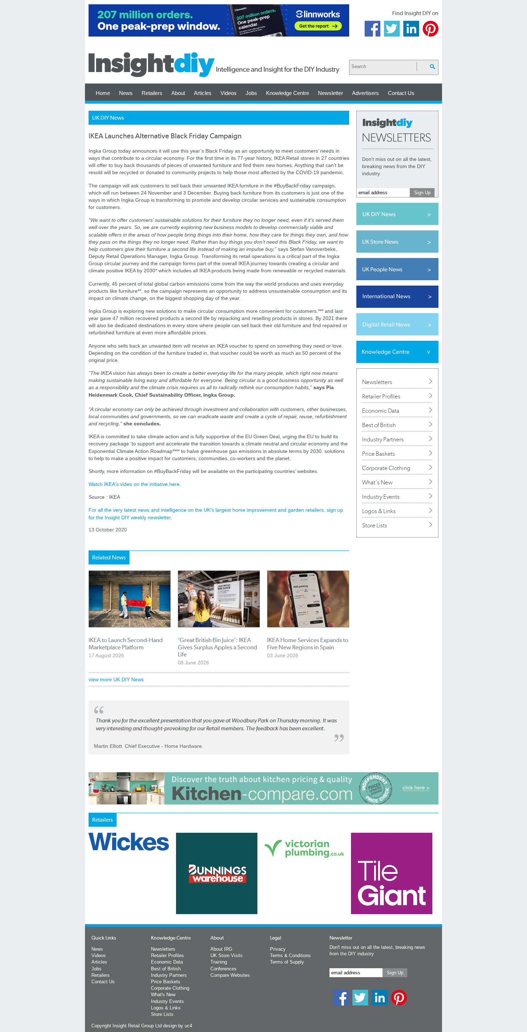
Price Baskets (378, 453)
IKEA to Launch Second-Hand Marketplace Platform (126, 643)
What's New (377, 482)
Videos (228, 93)
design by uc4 (177, 1025)
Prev (92, 892)
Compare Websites (230, 975)
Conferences (223, 968)
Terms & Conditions (290, 955)
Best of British (379, 425)
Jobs (251, 93)
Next (292, 892)
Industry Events (381, 496)
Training (218, 962)
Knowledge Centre (287, 93)
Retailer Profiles (381, 396)
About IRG (221, 949)
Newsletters (377, 382)
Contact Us (401, 93)
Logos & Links (379, 511)
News (126, 93)
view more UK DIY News (116, 679)
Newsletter (330, 93)
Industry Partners (383, 439)
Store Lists (374, 525)
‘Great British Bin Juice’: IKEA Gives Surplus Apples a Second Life (217, 647)
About (178, 93)
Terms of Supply (287, 962)
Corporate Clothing (386, 468)
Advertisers (365, 93)
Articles (203, 93)
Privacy (278, 949)
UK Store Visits (226, 955)
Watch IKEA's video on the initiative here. (135, 484)
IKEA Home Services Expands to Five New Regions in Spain (307, 643)
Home (103, 93)
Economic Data (380, 410)
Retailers (152, 93)
